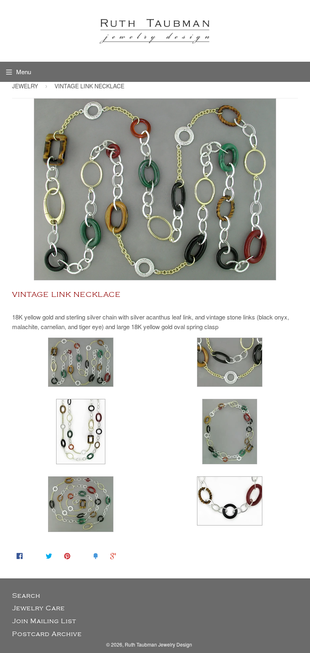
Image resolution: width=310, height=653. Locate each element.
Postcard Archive (47, 634)
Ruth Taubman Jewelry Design (158, 644)
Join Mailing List (44, 621)
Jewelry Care (38, 608)
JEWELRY (25, 86)
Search (26, 595)
